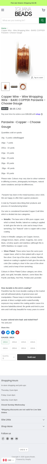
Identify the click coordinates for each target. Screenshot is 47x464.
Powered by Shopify (23, 459)
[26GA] (5, 351)
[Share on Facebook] (3, 332)
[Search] (42, 20)
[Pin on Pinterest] (17, 332)
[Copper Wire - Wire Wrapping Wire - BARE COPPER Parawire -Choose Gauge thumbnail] (5, 87)
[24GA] (33, 345)
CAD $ (22, 450)
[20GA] (14, 345)
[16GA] (33, 351)
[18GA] (5, 345)
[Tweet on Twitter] (8, 332)
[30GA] (24, 351)
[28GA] (14, 351)
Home (3, 28)
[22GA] (24, 345)
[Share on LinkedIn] (13, 332)
